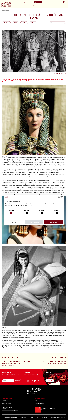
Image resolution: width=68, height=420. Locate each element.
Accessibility (28, 2)
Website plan (44, 417)
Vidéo (15, 22)
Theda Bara (10, 169)
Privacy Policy (23, 417)
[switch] (26, 213)
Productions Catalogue (7, 403)
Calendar (39, 2)
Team (36, 400)
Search (47, 2)
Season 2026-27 (18, 5)
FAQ (37, 417)
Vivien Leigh (51, 172)
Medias (50, 5)
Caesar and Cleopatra (13, 176)
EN (66, 2)
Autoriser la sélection (34, 222)
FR (61, 2)
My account (55, 2)
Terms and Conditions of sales (10, 417)
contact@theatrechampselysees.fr (10, 410)
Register (17, 380)
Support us (64, 5)
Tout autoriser (53, 222)
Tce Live (6, 22)
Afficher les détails (56, 217)
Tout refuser (14, 222)
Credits (31, 417)
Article (33, 22)
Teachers (4, 400)
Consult (49, 380)
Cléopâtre (18, 187)
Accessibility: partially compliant (58, 417)
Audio (24, 22)
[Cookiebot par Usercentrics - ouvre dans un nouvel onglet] (57, 197)
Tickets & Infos (35, 5)
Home (3, 10)
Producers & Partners (39, 403)
